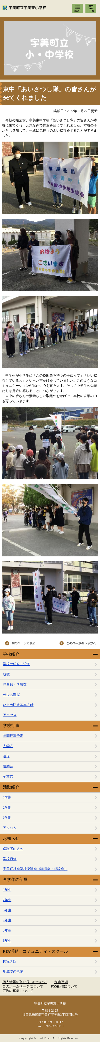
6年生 (7, 940)
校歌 (6, 674)
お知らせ (11, 838)
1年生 (7, 890)
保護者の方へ (13, 849)
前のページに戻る (25, 643)
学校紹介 (11, 654)
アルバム (10, 828)
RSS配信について (64, 986)
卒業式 (8, 776)
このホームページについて (22, 986)
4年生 (7, 920)
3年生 (7, 910)
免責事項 (61, 982)
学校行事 (11, 725)
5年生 (7, 930)
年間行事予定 (13, 736)
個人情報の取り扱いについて (24, 982)
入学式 (8, 746)
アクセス (10, 715)
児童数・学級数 (15, 684)
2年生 (7, 900)
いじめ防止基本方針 (18, 705)
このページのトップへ (75, 643)
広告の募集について (17, 991)
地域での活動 (13, 971)
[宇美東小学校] (50, 48)
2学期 (7, 807)
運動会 (8, 766)
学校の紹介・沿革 (16, 664)
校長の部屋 (11, 695)
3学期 (7, 817)
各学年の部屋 (15, 879)
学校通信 (10, 859)
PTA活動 (9, 961)
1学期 (7, 797)
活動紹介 (11, 787)
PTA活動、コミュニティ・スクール (35, 951)
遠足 (6, 756)
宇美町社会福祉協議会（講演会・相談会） (35, 869)
